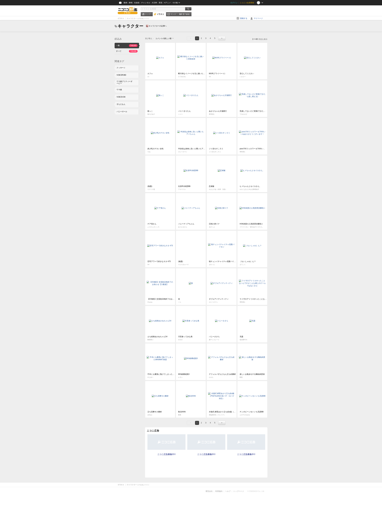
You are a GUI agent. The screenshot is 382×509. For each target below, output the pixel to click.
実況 (160, 3)
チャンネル (145, 3)
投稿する (243, 18)
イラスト (160, 14)
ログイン (234, 3)
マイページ (258, 18)
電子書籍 (186, 14)
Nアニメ (167, 3)
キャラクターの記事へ (158, 26)
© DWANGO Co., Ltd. (256, 491)
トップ (147, 14)
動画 (125, 3)
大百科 (154, 3)
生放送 (137, 3)
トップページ (238, 491)
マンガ (173, 14)
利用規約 (218, 491)
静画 (131, 3)
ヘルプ (228, 491)
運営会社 (209, 491)
